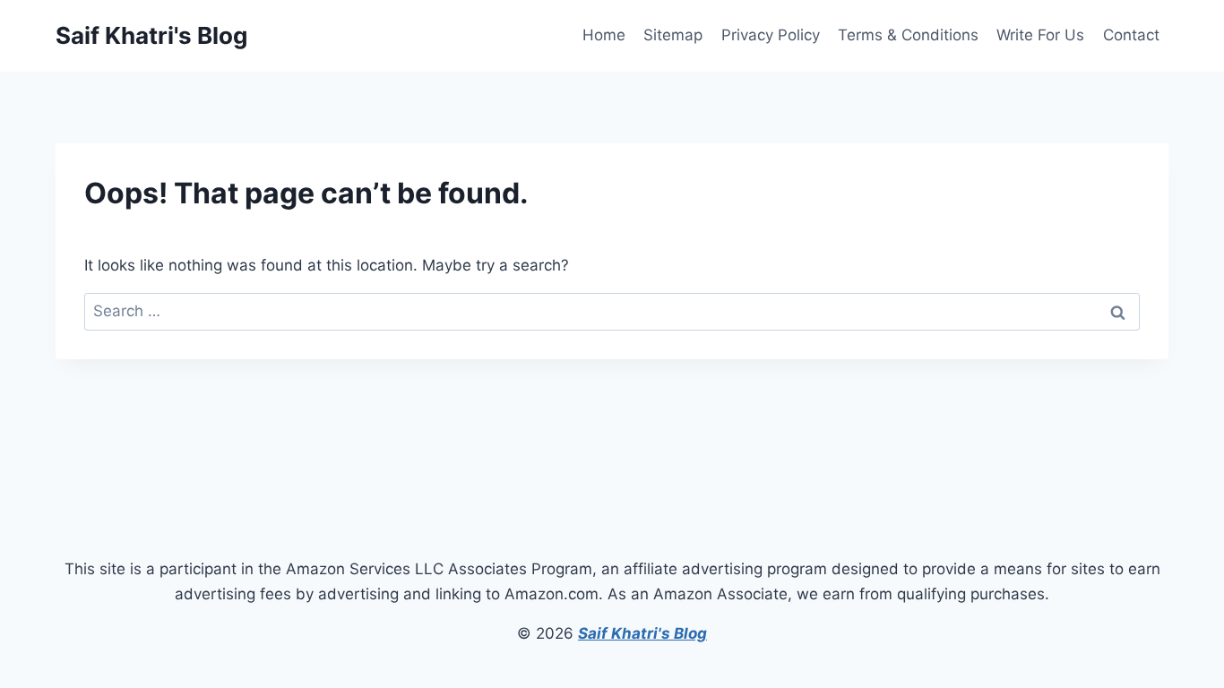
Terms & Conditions (908, 35)
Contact (1131, 35)
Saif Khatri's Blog (642, 633)
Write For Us (1040, 35)
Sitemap (673, 35)
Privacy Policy (770, 35)
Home (603, 35)
